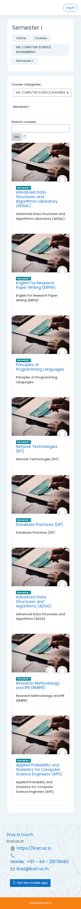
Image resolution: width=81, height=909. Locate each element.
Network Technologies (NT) (36, 449)
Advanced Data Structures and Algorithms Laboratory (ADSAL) (37, 199)
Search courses (23, 122)
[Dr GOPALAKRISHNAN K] (50, 671)
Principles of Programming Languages (40, 367)
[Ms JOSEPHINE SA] (62, 753)
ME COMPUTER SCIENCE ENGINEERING (33, 49)
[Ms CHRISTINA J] (62, 512)
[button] (25, 137)
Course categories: (26, 84)
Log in (70, 7)
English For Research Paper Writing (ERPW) (36, 285)
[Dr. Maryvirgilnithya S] (62, 434)
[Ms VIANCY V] (62, 671)
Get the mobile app (32, 883)
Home (21, 38)
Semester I (24, 61)
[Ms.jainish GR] (62, 180)
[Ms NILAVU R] (62, 271)
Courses (40, 38)
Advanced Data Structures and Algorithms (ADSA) (33, 601)
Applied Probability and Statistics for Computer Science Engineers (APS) (39, 769)
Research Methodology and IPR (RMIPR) (38, 685)
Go (16, 137)
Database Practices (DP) (39, 524)
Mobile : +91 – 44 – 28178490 (40, 862)
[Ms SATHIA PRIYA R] (62, 352)
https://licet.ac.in (34, 848)
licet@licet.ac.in (33, 869)
